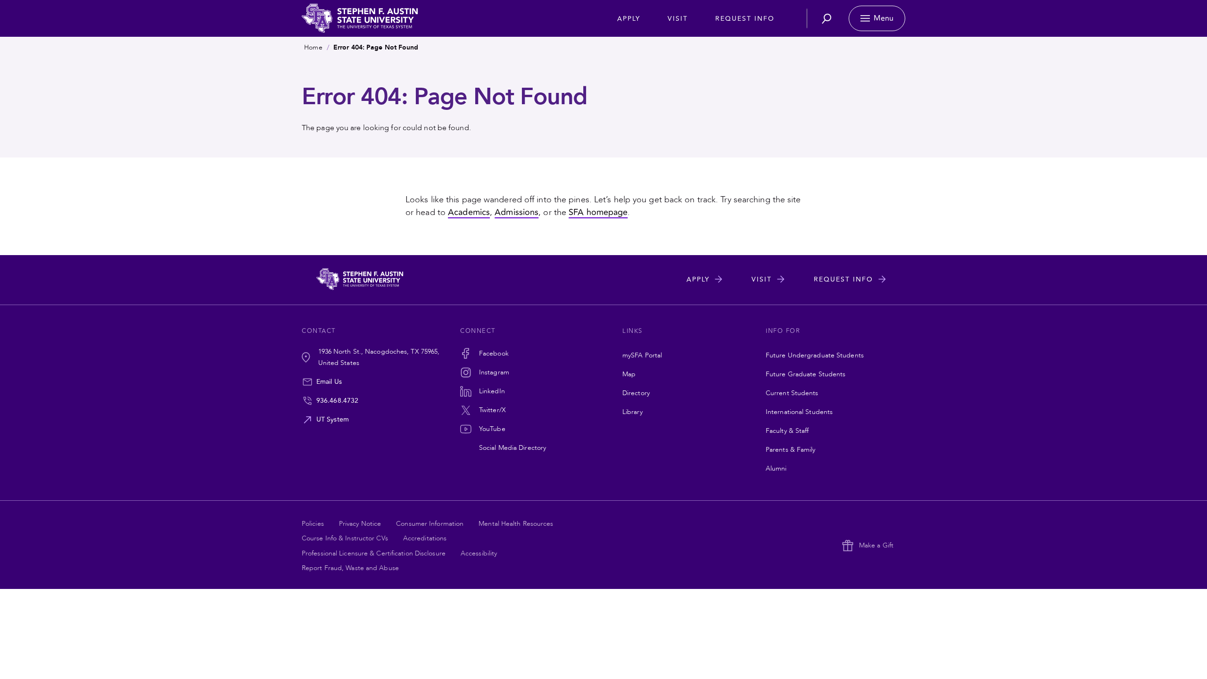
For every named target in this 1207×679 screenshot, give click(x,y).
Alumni (776, 468)
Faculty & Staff (787, 430)
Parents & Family (791, 449)
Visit (678, 19)
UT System (332, 419)
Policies (313, 523)
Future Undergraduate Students (815, 355)
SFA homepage (598, 212)
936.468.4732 (337, 401)
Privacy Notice (360, 523)
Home (313, 47)
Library (632, 411)
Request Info (745, 19)
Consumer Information (429, 523)
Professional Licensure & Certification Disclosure (374, 553)
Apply (628, 19)
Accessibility (479, 553)
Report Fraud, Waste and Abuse (350, 567)
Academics (469, 212)
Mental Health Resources (516, 523)
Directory (636, 393)
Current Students (792, 393)
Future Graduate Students (805, 374)
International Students (799, 411)
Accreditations (424, 538)
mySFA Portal (642, 355)
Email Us (329, 382)
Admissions (516, 212)
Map (629, 374)
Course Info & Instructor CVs (345, 538)
